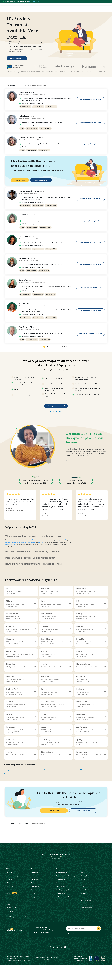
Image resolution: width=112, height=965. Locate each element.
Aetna (82, 872)
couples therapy (49, 540)
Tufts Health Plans (86, 900)
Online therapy (60, 879)
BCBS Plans (84, 879)
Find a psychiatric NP (62, 897)
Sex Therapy (8, 774)
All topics (34, 897)
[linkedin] (65, 947)
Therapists (12, 85)
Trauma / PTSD (79, 770)
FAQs (8, 883)
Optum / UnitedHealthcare (89, 876)
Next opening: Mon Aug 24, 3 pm (90, 122)
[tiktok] (47, 947)
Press (8, 890)
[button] (66, 465)
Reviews (8, 897)
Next (65, 346)
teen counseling (30, 542)
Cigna (82, 886)
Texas (20, 85)
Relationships (35, 886)
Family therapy (60, 886)
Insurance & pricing (12, 876)
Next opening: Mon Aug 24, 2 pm (90, 99)
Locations (9, 879)
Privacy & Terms (78, 956)
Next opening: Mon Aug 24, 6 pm (90, 221)
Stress (33, 893)
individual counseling (37, 540)
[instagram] (50, 947)
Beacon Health (85, 883)
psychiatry (41, 542)
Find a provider (20, 180)
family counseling (10, 542)
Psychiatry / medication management (67, 876)
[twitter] (58, 947)
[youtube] (61, 947)
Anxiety (6, 770)
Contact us (9, 911)
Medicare (83, 897)
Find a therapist (60, 893)
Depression (42, 770)
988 (10, 917)
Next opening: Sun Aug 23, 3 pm (90, 287)
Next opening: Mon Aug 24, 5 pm (90, 264)
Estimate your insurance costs (55, 406)
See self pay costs (56, 411)
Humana (83, 893)
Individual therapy (61, 872)
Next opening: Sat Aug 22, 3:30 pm (90, 333)
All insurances (85, 904)
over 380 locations (10, 544)
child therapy (21, 542)
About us (9, 872)
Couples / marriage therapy (64, 890)
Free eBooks (34, 872)
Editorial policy (11, 886)
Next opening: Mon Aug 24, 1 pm (90, 144)
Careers (8, 893)
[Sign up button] (99, 928)
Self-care (33, 890)
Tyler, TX (27, 85)
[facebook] (54, 947)
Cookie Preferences (79, 960)
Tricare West (84, 890)
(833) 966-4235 (34, 1)
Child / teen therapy (62, 883)
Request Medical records (80, 958)
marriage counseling (61, 540)
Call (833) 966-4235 (16, 58)
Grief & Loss (34, 883)
